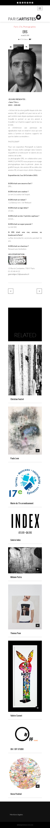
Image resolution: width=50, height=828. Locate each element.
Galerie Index (15, 539)
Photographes (29, 26)
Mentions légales (16, 814)
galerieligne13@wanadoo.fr (19, 274)
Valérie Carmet (16, 715)
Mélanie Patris (16, 577)
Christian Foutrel (17, 399)
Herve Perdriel (16, 793)
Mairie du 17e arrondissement (21, 503)
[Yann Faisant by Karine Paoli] (10, 291)
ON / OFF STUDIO (17, 749)
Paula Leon (14, 458)
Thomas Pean (15, 633)
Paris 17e (18, 26)
